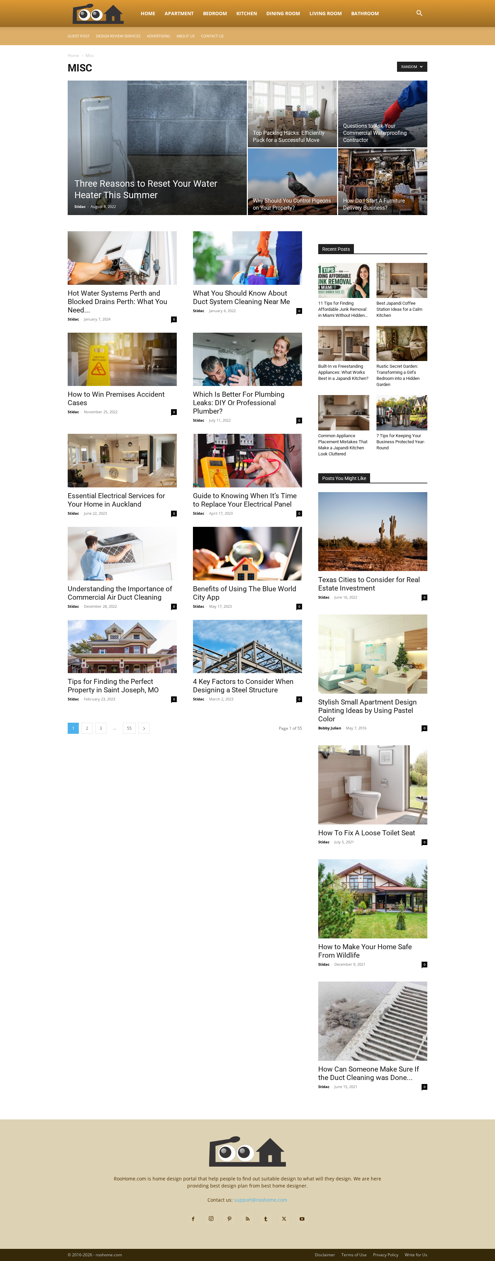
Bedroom (215, 13)
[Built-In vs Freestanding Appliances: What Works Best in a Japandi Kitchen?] (343, 343)
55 (129, 728)
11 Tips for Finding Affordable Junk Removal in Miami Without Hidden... (343, 309)
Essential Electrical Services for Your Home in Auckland (116, 500)
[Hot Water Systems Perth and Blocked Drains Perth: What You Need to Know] (122, 258)
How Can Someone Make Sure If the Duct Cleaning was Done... (368, 1073)
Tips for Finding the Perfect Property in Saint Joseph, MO (113, 686)
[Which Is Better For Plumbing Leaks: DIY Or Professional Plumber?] (247, 359)
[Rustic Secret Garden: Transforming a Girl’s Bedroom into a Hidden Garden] (402, 343)
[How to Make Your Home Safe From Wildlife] (372, 898)
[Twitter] (284, 1219)
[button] (419, 14)
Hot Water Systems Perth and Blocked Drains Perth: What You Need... (117, 301)
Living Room (325, 13)
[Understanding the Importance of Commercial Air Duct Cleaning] (122, 553)
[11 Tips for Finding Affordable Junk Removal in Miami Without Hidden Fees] (343, 280)
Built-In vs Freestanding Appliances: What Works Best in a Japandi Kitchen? (343, 372)
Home (148, 13)
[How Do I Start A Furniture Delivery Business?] (382, 181)
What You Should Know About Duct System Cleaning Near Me (241, 297)
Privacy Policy (385, 1255)
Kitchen (246, 13)
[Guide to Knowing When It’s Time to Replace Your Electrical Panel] (247, 460)
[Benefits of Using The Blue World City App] (247, 553)
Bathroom (365, 13)
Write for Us (416, 1255)
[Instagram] (211, 1219)
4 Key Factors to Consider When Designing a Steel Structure (243, 686)
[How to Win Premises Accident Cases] (122, 359)
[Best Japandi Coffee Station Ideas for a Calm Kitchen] (402, 280)
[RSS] (247, 1219)
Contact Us (212, 35)
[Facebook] (193, 1219)
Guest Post (79, 35)
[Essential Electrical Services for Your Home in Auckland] (122, 460)
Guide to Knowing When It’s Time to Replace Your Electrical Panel (245, 500)
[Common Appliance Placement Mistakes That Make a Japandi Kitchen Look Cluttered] (343, 412)
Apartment (179, 13)
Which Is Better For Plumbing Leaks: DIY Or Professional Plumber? (239, 402)
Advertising (158, 35)
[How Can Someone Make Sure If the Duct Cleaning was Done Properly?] (372, 1021)
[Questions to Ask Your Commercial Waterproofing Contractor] (382, 114)
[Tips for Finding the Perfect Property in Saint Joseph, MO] (122, 646)
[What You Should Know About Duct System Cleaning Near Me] (247, 258)
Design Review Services (118, 35)
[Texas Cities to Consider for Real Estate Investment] (372, 531)
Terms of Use (354, 1255)
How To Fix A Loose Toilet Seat (366, 833)
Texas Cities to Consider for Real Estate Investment (369, 584)
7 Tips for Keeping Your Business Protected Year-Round (400, 441)
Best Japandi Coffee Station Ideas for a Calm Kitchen (399, 309)
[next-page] (144, 728)
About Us (185, 35)
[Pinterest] (229, 1219)
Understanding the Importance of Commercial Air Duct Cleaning (120, 593)
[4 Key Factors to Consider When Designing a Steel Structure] (247, 646)
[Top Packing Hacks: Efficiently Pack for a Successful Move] (292, 114)
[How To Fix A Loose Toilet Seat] (372, 784)
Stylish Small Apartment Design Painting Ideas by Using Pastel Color (367, 710)
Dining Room (283, 13)
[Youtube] (302, 1219)
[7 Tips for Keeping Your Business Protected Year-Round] (402, 412)
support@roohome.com (260, 1200)
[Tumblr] (265, 1219)
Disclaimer (325, 1255)
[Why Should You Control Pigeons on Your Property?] (292, 181)
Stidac (80, 206)
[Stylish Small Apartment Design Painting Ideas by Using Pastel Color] (372, 654)
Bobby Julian (329, 727)
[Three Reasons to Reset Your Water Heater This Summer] (157, 158)
